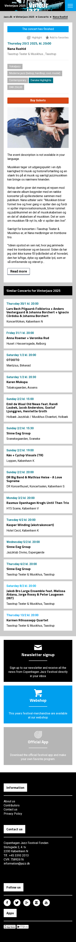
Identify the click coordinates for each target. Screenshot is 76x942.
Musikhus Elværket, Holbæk (50, 417)
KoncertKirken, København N (24, 321)
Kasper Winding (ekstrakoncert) (30, 524)
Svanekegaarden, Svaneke (23, 438)
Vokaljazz (15, 66)
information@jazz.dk (17, 863)
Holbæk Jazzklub (17, 417)
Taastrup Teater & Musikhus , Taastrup (31, 54)
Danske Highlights (41, 80)
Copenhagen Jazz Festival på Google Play (23, 927)
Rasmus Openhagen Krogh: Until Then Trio (37, 502)
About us (9, 801)
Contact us (10, 809)
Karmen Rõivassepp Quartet (27, 620)
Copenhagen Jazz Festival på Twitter (16, 902)
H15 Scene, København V (22, 508)
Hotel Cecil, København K (22, 530)
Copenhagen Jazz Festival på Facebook (7, 902)
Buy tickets (38, 100)
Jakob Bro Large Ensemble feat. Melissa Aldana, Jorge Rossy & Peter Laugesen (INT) (35, 594)
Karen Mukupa (17, 381)
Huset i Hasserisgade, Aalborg (26, 343)
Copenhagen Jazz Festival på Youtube (46, 902)
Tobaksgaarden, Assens (21, 387)
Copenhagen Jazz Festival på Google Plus (26, 902)
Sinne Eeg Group (18, 433)
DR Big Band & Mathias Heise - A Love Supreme (34, 479)
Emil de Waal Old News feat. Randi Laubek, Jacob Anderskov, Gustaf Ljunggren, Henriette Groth (32, 407)
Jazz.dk (8, 17)
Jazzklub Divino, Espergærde (25, 552)
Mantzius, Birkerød (18, 365)
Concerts (43, 17)
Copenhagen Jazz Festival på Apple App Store (10, 927)
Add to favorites (59, 37)
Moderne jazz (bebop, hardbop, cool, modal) (34, 73)
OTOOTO (12, 359)
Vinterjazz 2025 (25, 17)
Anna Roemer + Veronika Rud (27, 337)
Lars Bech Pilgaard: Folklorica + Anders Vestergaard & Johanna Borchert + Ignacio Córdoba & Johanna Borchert (37, 312)
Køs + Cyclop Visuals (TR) (24, 455)
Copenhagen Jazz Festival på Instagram (36, 902)
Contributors (12, 805)
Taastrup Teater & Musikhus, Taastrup (30, 574)
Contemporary (17, 80)
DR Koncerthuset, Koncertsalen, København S (35, 486)
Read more (18, 271)
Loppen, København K (20, 461)
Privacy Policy (13, 813)
